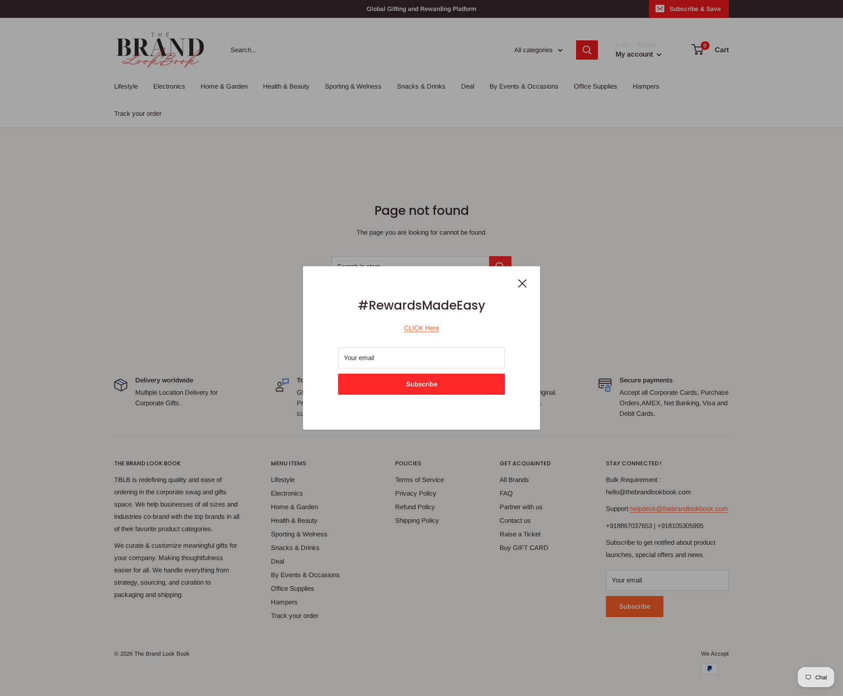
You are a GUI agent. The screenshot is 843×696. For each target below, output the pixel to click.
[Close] (522, 283)
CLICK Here (421, 328)
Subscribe (421, 384)
